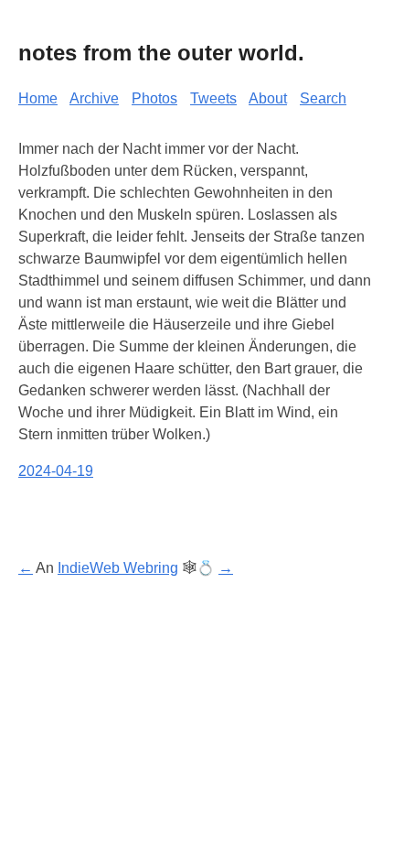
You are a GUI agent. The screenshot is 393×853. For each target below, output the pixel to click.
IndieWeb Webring (118, 568)
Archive (94, 98)
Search (323, 98)
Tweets (213, 98)
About (268, 98)
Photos (154, 98)
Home (38, 98)
